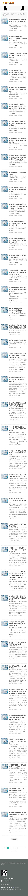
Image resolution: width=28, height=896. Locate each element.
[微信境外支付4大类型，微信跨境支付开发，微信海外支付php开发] (4, 55)
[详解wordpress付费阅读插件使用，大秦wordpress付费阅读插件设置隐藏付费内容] (4, 157)
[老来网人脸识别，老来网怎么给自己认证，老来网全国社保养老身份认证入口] (4, 272)
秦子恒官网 (3, 863)
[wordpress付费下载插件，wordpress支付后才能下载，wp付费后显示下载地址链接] (4, 106)
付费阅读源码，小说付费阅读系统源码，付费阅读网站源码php (17, 89)
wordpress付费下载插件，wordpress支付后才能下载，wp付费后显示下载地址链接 (17, 106)
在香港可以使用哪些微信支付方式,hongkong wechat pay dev (17, 500)
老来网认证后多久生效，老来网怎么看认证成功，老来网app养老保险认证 (17, 355)
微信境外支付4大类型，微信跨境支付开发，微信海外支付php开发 (18, 55)
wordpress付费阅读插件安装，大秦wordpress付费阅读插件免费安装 (17, 223)
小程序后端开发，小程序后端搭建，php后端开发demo (17, 766)
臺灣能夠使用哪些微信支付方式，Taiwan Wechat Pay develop (17, 379)
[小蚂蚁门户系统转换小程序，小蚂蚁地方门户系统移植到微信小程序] (4, 741)
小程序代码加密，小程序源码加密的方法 (17, 525)
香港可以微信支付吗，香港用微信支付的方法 (17, 256)
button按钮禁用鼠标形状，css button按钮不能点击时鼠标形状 (17, 429)
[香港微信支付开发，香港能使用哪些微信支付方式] (4, 643)
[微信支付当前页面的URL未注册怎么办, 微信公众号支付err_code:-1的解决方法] (4, 404)
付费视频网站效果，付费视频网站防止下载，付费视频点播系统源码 (17, 140)
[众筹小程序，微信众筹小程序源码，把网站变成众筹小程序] (4, 326)
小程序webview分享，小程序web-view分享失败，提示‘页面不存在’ (18, 814)
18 (24, 848)
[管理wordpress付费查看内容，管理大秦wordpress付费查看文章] (4, 123)
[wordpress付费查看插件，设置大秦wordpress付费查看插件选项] (4, 189)
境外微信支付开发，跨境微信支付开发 (17, 667)
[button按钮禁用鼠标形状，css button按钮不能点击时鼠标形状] (4, 428)
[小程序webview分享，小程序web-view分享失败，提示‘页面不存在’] (4, 814)
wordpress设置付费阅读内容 (17, 340)
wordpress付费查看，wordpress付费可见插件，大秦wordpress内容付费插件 (17, 72)
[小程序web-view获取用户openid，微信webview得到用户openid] (4, 549)
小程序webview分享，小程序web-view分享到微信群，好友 (18, 476)
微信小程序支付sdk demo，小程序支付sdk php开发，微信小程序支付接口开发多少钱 (18, 691)
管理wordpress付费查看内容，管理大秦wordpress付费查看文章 (17, 123)
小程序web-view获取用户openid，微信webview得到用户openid (17, 550)
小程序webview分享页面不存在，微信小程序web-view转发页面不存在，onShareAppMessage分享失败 (18, 291)
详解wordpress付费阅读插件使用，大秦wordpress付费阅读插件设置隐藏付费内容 (17, 157)
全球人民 (4, 885)
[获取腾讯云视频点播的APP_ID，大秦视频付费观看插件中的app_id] (4, 38)
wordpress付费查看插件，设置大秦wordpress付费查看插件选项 (17, 189)
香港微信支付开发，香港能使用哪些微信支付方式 (17, 643)
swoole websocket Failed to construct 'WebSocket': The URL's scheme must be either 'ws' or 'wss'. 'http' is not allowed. (17, 575)
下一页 (14, 850)
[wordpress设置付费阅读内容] (4, 342)
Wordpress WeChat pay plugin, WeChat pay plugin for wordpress (17, 623)
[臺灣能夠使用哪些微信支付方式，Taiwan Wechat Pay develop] (4, 379)
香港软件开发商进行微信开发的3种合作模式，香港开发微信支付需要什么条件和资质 (18, 206)
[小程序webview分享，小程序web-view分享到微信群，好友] (4, 476)
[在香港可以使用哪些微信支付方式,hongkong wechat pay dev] (4, 500)
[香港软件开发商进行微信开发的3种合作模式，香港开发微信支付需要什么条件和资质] (4, 206)
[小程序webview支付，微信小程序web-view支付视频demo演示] (4, 452)
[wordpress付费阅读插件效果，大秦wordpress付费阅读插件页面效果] (4, 240)
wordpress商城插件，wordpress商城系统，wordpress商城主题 (15, 310)
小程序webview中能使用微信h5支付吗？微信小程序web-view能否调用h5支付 (17, 717)
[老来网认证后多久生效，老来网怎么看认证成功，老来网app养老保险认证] (4, 355)
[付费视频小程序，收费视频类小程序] (4, 174)
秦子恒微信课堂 (11, 863)
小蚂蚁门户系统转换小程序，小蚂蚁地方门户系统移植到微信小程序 (17, 741)
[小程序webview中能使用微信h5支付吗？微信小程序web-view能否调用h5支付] (4, 717)
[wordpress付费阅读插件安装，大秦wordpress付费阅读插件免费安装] (4, 223)
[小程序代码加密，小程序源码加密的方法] (4, 525)
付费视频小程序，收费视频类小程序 (17, 173)
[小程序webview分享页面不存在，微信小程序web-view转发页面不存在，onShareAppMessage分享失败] (4, 289)
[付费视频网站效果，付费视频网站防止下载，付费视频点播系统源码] (4, 140)
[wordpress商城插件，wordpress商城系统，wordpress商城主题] (4, 309)
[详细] (15, 28)
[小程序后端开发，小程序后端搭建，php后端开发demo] (4, 766)
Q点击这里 (5, 878)
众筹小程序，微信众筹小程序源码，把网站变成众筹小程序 (17, 326)
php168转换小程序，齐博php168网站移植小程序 (16, 790)
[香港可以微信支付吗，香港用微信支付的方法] (4, 257)
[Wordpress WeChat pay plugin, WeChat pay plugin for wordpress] (4, 623)
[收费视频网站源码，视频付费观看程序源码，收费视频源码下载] (4, 21)
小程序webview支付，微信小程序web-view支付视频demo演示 (17, 453)
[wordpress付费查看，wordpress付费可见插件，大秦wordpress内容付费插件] (4, 72)
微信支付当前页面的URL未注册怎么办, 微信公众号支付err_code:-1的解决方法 (17, 405)
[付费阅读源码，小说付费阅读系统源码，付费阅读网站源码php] (4, 89)
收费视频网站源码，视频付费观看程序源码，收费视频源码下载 (17, 21)
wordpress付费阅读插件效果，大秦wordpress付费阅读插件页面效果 (17, 240)
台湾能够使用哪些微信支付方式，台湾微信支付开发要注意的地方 (17, 598)
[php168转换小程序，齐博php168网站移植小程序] (4, 790)
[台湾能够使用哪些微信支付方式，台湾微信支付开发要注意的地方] (4, 597)
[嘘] (14, 8)
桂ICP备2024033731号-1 (18, 889)
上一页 (3, 848)
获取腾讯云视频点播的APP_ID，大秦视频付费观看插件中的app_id (18, 38)
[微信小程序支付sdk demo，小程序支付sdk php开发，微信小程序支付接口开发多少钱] (4, 691)
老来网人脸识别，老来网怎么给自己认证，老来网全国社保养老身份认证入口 (17, 272)
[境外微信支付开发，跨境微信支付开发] (4, 667)
